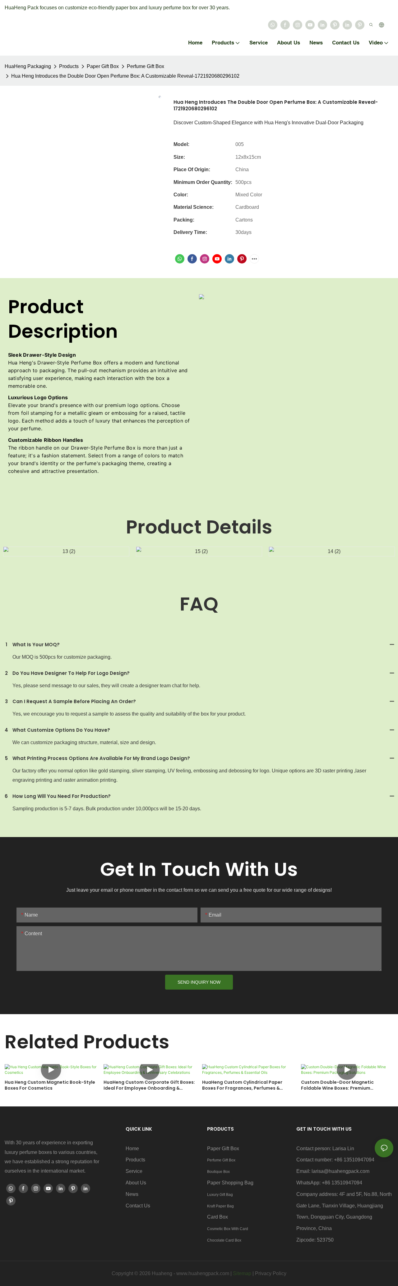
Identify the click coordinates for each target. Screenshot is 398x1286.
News (132, 1194)
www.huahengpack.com (202, 1273)
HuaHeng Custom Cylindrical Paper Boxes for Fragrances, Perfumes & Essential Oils (242, 1085)
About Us (136, 1182)
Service (134, 1171)
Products (69, 66)
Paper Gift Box (103, 66)
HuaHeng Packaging (28, 66)
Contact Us (138, 1205)
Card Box (217, 1217)
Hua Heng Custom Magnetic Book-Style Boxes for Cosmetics (50, 1085)
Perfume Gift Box (145, 66)
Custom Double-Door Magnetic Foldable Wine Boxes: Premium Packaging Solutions (337, 1085)
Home (132, 1148)
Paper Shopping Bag (230, 1182)
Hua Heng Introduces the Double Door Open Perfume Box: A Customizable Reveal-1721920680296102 (125, 76)
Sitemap (242, 1273)
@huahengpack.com (346, 1171)
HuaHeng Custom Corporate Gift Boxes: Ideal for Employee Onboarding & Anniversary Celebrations (149, 1085)
